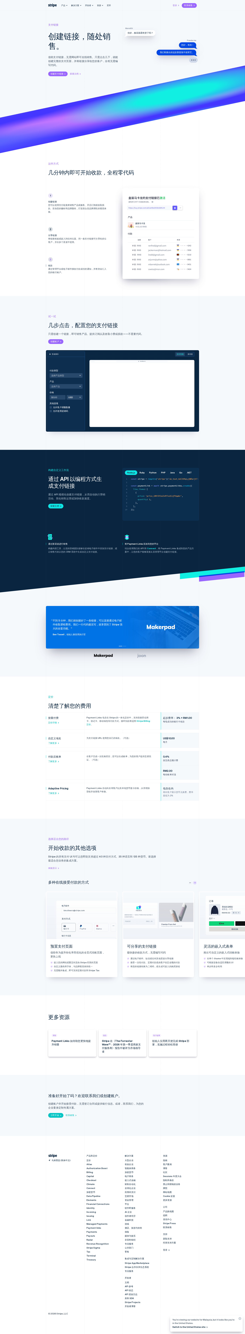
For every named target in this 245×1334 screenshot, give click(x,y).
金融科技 (129, 1219)
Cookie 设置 (169, 1196)
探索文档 (74, 73)
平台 (127, 1204)
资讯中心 (167, 1219)
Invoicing (91, 1212)
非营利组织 (130, 1239)
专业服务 (129, 1243)
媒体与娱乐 (130, 1235)
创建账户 (54, 341)
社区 (165, 1172)
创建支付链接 (56, 73)
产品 (62, 384)
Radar (89, 1239)
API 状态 (129, 1290)
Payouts (90, 1235)
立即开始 (54, 1115)
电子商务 (129, 1176)
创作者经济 (130, 1215)
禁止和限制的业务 (171, 1184)
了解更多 (52, 743)
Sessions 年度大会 (172, 1176)
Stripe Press (169, 1223)
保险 (127, 1231)
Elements (91, 1200)
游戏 (127, 1223)
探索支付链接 (133, 974)
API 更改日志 (131, 1294)
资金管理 (129, 1200)
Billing (89, 1172)
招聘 (165, 1215)
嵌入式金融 (130, 1180)
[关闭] (239, 1319)
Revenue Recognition (97, 1243)
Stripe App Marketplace (137, 1263)
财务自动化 (130, 1184)
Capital (90, 1176)
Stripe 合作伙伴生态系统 (137, 1267)
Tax (88, 1251)
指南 (165, 1160)
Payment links (93, 1227)
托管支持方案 (169, 1242)
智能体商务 (130, 1168)
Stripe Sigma (93, 1247)
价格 (52, 392)
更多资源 (167, 1200)
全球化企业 (130, 1188)
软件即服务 (130, 1208)
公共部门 (129, 1247)
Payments (91, 1231)
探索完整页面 (56, 974)
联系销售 (188, 5)
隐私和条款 (168, 1180)
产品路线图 (168, 1211)
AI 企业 (128, 1212)
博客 (165, 1168)
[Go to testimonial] (120, 646)
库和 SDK (129, 1298)
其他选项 (60, 407)
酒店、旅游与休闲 (133, 1227)
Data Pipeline (93, 1196)
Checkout (91, 1180)
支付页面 (180, 354)
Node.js (131, 472)
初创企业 (129, 1164)
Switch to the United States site (188, 1326)
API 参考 (129, 1286)
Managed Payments (96, 1223)
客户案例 (167, 1164)
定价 (109, 5)
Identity (90, 1208)
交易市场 (129, 1196)
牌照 (165, 1188)
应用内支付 (130, 1192)
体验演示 (52, 868)
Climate (90, 1184)
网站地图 (167, 1192)
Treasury (91, 1259)
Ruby (142, 472)
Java (172, 472)
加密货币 (90, 1192)
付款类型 (54, 370)
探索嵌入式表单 (211, 974)
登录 (175, 5)
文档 (127, 1282)
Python (153, 472)
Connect (151, 548)
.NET (189, 472)
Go (180, 472)
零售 (127, 1251)
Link (88, 1219)
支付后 (190, 354)
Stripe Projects (132, 1302)
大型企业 (129, 1160)
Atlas (89, 1164)
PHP (163, 472)
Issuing (90, 1215)
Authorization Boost (96, 1168)
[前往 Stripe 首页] (51, 1156)
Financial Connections (97, 1204)
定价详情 (52, 722)
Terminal (91, 1255)
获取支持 (167, 1238)
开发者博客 (130, 1306)
